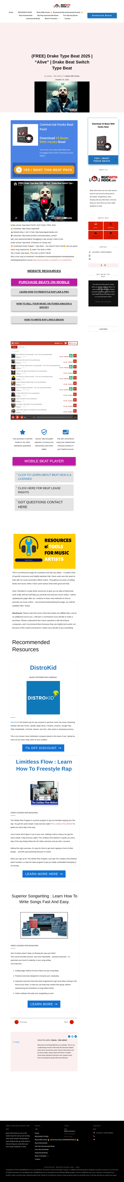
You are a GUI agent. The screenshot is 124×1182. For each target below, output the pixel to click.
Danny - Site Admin (54, 76)
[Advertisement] (62, 38)
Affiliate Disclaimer (69, 1131)
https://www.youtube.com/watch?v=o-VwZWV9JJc (52, 260)
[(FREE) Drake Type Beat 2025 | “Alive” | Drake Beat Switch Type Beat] (62, 97)
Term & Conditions (69, 1134)
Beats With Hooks (72, 76)
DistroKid (43, 667)
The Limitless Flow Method (62, 824)
